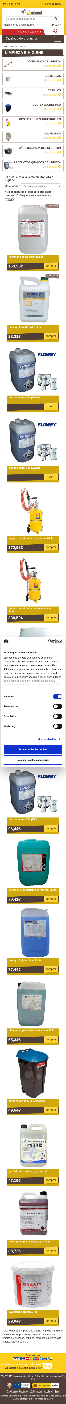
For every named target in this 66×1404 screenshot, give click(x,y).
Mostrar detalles (47, 739)
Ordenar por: (12, 186)
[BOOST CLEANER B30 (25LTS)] (33, 791)
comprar (51, 265)
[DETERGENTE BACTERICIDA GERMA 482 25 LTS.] (33, 862)
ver (51, 406)
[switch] (57, 706)
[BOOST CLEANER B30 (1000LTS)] (33, 370)
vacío (58, 25)
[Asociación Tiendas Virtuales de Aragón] (9, 1385)
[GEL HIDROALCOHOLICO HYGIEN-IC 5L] (33, 1143)
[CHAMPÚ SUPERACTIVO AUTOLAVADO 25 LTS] (33, 1002)
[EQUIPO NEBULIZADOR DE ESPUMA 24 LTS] (33, 510)
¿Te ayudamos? (52, 3)
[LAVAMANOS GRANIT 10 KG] (33, 1284)
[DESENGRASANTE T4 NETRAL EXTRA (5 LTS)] (33, 1214)
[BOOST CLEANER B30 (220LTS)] (33, 440)
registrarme (27, 24)
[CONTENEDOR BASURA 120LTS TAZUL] (33, 1073)
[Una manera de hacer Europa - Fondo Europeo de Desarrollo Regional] (21, 1385)
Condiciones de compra (17, 1391)
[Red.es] (45, 1385)
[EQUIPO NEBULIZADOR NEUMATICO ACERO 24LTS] (33, 581)
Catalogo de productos (22, 38)
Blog (57, 1391)
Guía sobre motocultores (41, 1391)
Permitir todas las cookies (33, 749)
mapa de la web (45, 1399)
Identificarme (11, 24)
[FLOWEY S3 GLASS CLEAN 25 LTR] (33, 932)
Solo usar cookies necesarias (33, 760)
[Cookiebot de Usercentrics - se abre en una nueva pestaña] (48, 641)
